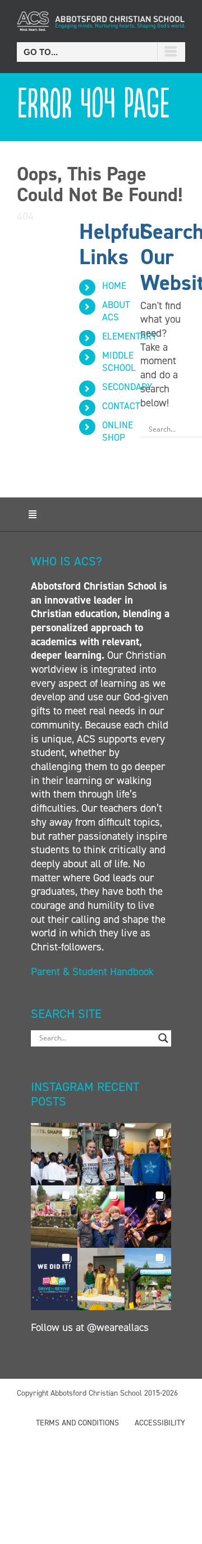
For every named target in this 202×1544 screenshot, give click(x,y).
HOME (114, 285)
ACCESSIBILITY (160, 1423)
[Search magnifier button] (163, 1038)
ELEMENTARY (129, 336)
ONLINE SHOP (117, 431)
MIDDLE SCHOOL (119, 361)
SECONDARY (127, 387)
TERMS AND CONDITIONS (77, 1423)
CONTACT (121, 406)
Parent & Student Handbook (94, 972)
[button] (54, 1154)
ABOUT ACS (116, 310)
